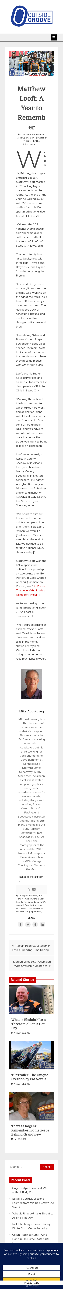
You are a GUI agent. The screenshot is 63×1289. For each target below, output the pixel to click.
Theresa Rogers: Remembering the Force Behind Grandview (30, 1130)
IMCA (42, 902)
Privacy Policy (31, 1282)
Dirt (23, 134)
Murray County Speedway (29, 911)
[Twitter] (29, 889)
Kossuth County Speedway (30, 905)
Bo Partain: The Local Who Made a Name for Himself (31, 590)
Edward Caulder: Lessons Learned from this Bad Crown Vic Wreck (33, 1203)
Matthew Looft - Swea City (29, 908)
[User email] (34, 889)
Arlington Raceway (28, 895)
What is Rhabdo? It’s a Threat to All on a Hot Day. (28, 1024)
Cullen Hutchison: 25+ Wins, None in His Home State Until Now (30, 1239)
